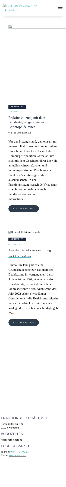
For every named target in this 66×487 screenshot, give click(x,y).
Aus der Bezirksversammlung (29, 250)
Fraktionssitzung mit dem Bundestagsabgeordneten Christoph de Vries (26, 122)
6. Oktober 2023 (16, 244)
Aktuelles (17, 106)
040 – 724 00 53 (19, 451)
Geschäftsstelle (17, 455)
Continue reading (23, 209)
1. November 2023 (17, 111)
